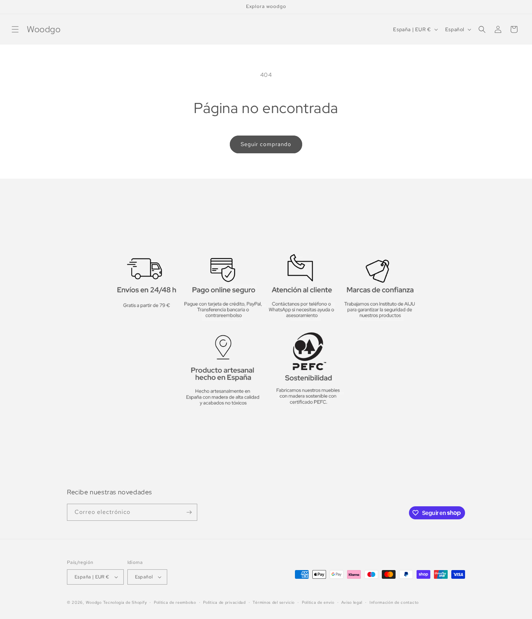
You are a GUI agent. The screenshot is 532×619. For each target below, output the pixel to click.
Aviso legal (351, 602)
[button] (15, 29)
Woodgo (94, 602)
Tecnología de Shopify (125, 602)
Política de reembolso (175, 602)
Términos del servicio (274, 602)
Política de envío (318, 602)
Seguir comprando (266, 144)
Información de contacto (394, 602)
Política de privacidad (224, 602)
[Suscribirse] (189, 512)
